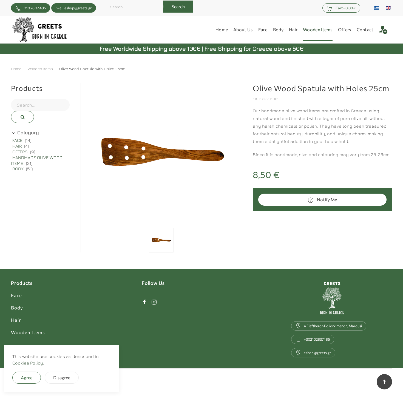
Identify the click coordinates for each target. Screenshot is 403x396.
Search (178, 6)
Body (17, 308)
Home (221, 29)
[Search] (22, 117)
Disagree (61, 377)
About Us (242, 29)
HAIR (17, 146)
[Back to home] (39, 29)
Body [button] (278, 29)
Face (16, 295)
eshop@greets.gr (78, 8)
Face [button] (263, 29)
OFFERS (20, 151)
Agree (26, 377)
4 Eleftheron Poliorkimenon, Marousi (333, 326)
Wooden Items (318, 29)
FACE (18, 140)
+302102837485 (317, 339)
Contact (365, 29)
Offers (344, 29)
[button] (385, 30)
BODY (18, 168)
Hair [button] (293, 29)
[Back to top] (384, 381)
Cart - (345, 8)
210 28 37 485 (35, 8)
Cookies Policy (27, 362)
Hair (16, 320)
